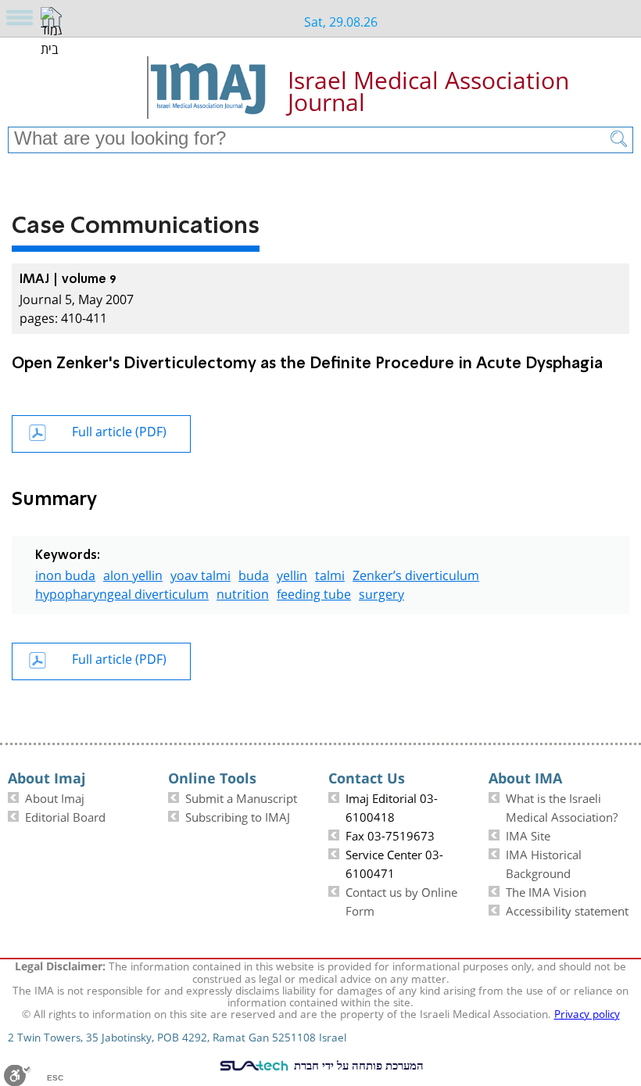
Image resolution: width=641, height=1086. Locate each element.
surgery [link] (381, 592)
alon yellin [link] (133, 573)
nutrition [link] (243, 592)
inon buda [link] (65, 573)
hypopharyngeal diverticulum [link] (122, 592)
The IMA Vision (546, 890)
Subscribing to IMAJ (237, 815)
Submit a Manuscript (241, 796)
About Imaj (54, 796)
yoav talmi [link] (200, 573)
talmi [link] (330, 573)
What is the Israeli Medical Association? (562, 806)
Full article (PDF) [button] (119, 430)
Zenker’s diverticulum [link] (416, 573)
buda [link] (253, 573)
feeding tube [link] (314, 592)
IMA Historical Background (544, 862)
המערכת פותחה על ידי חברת (357, 1065)
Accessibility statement (567, 909)
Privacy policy (587, 1012)
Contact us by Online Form (401, 900)
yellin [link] (292, 573)
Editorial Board (65, 815)
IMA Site (528, 834)
